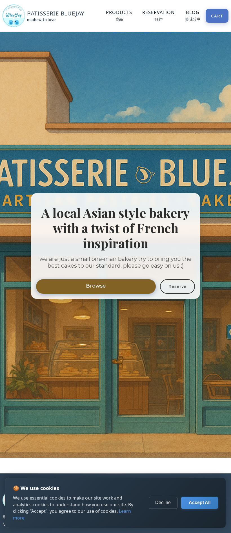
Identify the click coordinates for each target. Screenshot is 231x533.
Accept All (199, 502)
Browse (96, 286)
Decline (163, 502)
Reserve (177, 286)
